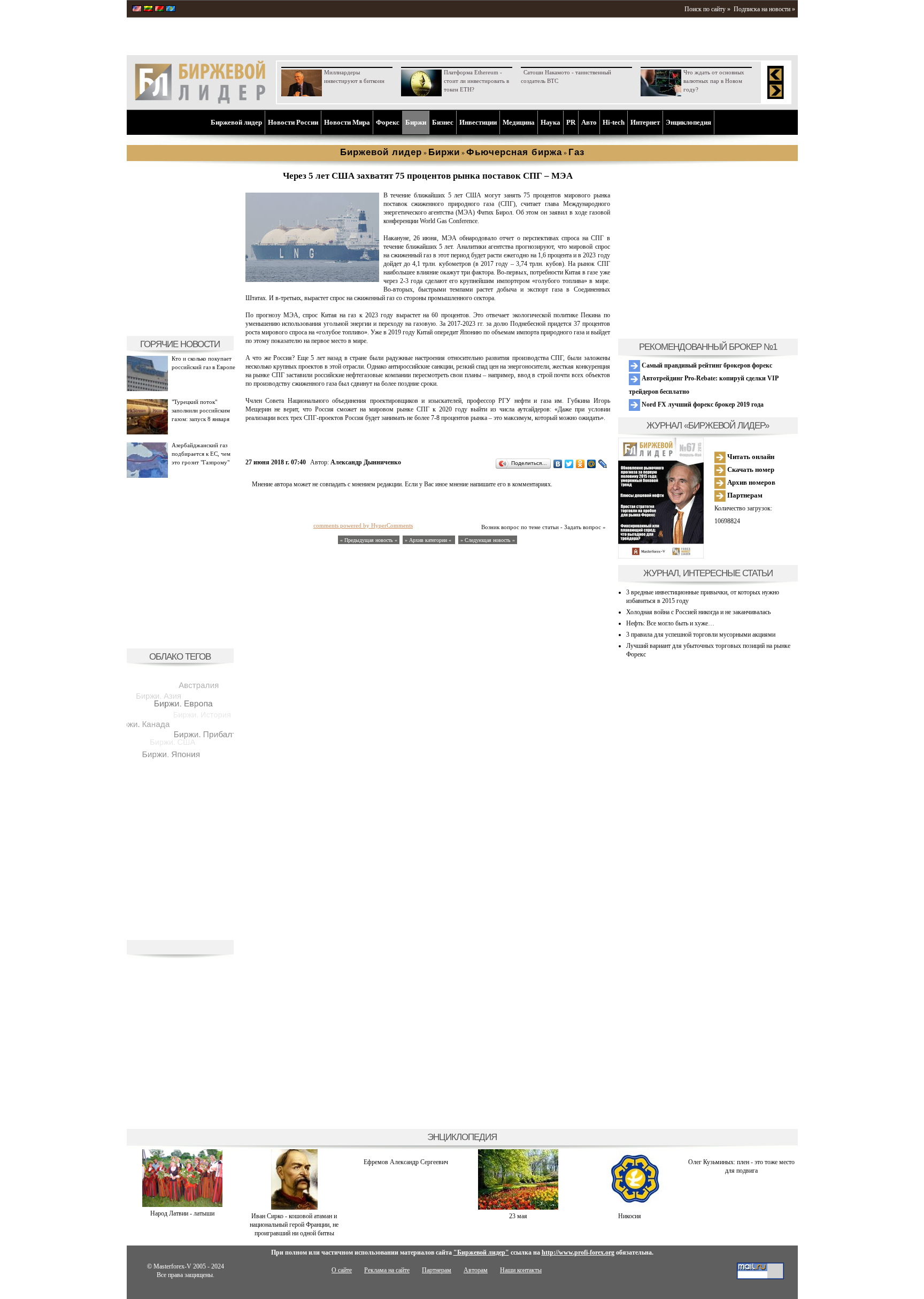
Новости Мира (347, 122)
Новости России (293, 122)
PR (570, 122)
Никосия (629, 1216)
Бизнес (442, 122)
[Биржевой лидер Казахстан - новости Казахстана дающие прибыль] (170, 9)
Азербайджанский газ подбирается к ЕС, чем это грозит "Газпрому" (201, 453)
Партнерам (744, 495)
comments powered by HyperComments (363, 525)
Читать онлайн (750, 457)
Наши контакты (521, 1270)
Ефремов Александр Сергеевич (406, 1162)
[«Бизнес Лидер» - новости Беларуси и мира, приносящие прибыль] (159, 9)
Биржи (415, 122)
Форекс (387, 122)
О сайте (342, 1270)
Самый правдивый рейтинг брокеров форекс (706, 365)
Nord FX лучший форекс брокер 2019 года (702, 404)
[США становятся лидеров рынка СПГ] (312, 280)
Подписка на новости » (764, 9)
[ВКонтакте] (558, 464)
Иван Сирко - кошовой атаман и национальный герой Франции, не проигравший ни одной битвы (294, 1224)
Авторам (476, 1270)
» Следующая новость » (487, 540)
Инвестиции (478, 122)
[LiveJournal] (603, 464)
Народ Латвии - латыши (182, 1213)
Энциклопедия (688, 122)
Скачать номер (750, 469)
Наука (550, 122)
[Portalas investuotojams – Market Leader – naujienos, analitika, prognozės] (148, 9)
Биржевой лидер (236, 122)
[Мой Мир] (591, 464)
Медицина (519, 122)
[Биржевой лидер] (200, 101)
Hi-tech (614, 122)
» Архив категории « (429, 540)
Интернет (645, 122)
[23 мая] (518, 1207)
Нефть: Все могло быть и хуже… (670, 623)
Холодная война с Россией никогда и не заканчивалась (698, 612)
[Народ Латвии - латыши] (182, 1205)
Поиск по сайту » (707, 9)
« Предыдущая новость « (368, 540)
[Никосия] (630, 1207)
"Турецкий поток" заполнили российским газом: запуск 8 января (201, 410)
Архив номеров (750, 482)
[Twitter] (569, 464)
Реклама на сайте (387, 1270)
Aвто (589, 122)
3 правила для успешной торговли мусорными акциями (700, 634)
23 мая (518, 1216)
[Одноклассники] (580, 464)
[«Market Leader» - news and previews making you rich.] (137, 9)
